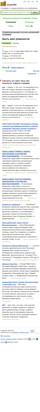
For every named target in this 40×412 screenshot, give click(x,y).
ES (33, 1)
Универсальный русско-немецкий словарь (20, 18)
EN (25, 1)
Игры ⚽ (29, 26)
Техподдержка (14, 332)
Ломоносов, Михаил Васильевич (15, 246)
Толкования (11, 22)
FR (37, 1)
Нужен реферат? (17, 67)
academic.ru (9, 3)
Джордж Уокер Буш (9, 264)
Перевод (16, 43)
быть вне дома (11, 71)
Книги (11, 26)
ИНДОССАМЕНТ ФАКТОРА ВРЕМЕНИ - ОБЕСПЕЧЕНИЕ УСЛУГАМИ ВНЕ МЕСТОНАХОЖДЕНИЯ (17, 181)
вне (3, 87)
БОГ (3, 305)
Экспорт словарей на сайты (8, 339)
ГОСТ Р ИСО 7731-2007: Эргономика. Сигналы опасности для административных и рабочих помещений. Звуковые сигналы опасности (20, 126)
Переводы (29, 22)
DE (29, 1)
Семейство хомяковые (11, 204)
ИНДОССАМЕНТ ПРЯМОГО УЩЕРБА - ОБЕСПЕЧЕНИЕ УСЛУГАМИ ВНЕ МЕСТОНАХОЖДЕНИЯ (16, 154)
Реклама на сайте (24, 332)
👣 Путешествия (5, 336)
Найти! (35, 12)
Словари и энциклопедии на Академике (19, 8)
